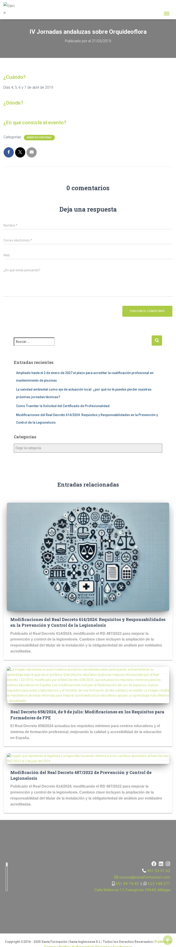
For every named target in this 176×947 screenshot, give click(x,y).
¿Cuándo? (14, 77)
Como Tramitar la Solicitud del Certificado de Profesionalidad (63, 406)
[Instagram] (167, 863)
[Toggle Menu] (166, 13)
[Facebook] (154, 863)
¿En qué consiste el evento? (34, 122)
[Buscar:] (82, 344)
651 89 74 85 (127, 883)
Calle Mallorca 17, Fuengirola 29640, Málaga (132, 889)
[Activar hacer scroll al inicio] (168, 940)
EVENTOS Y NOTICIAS (39, 137)
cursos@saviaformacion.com (144, 877)
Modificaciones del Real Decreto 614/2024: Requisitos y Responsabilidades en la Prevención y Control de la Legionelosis (87, 622)
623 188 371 (158, 883)
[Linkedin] (160, 863)
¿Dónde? (13, 103)
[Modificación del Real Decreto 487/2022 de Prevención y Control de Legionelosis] (88, 758)
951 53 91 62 (158, 870)
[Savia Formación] (10, 8)
